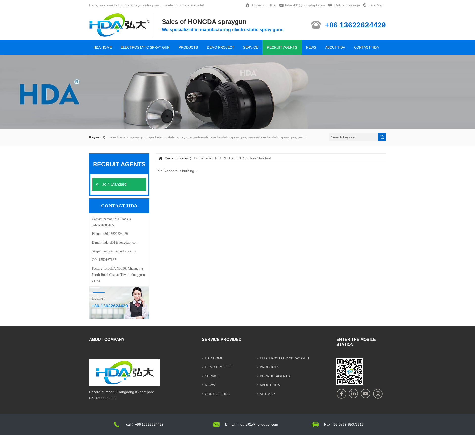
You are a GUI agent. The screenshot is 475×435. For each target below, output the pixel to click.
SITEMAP (267, 394)
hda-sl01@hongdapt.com (305, 5)
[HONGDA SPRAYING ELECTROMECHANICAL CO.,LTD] (121, 34)
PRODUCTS (188, 47)
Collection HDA (264, 5)
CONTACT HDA (366, 47)
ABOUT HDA (335, 47)
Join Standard (260, 158)
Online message (347, 5)
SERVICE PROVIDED (222, 339)
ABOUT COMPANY (107, 339)
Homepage (202, 158)
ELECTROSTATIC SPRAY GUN (145, 47)
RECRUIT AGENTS (282, 47)
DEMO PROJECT (220, 47)
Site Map (376, 5)
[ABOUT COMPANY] (124, 384)
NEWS (311, 47)
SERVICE (250, 47)
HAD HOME (214, 358)
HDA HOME (103, 47)
